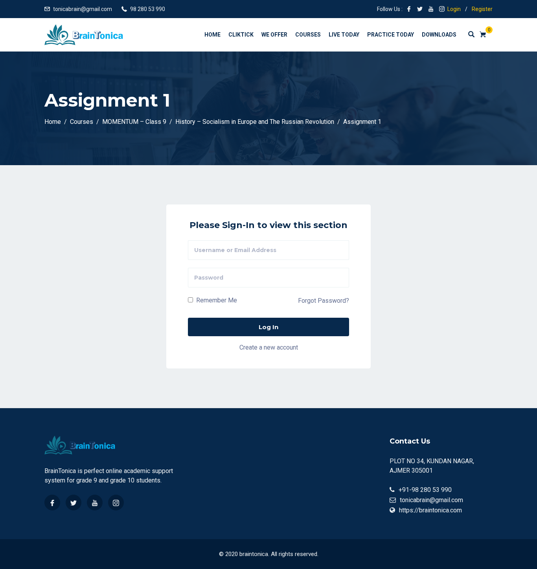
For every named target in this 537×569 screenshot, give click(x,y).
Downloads (439, 34)
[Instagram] (116, 502)
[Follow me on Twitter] (420, 9)
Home (212, 34)
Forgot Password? (323, 300)
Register (482, 9)
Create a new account (268, 347)
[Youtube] (95, 502)
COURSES (308, 34)
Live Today (344, 34)
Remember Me (216, 300)
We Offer (274, 34)
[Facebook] (52, 502)
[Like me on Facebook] (409, 9)
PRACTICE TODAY (390, 34)
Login (454, 9)
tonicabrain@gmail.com (82, 9)
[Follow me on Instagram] (442, 9)
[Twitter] (73, 502)
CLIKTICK (241, 34)
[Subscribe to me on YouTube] (431, 9)
